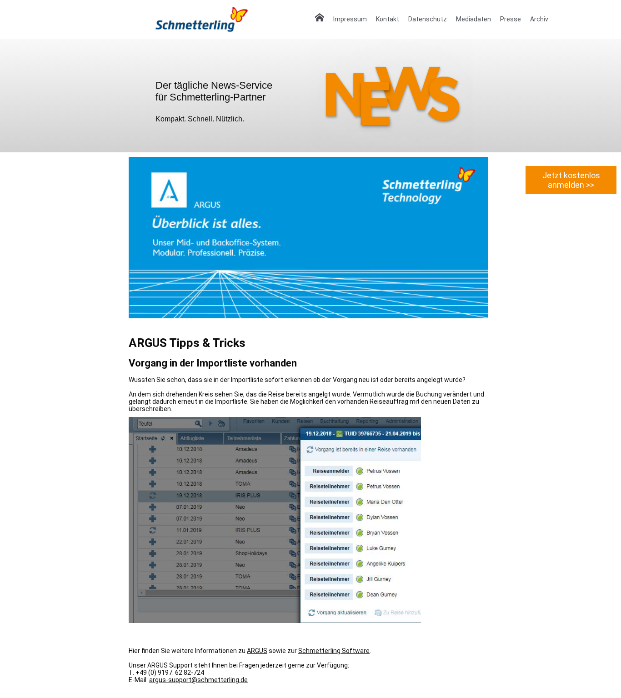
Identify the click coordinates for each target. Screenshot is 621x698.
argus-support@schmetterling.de (198, 679)
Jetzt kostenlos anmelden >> (571, 180)
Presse (510, 19)
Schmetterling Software (334, 650)
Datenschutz (427, 19)
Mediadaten (473, 19)
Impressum (350, 19)
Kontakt (387, 19)
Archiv (539, 19)
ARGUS (257, 650)
